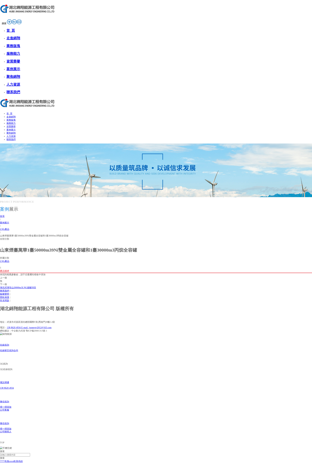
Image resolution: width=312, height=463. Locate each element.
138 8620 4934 (14, 327)
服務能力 (13, 53)
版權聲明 (4, 294)
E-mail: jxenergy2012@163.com (36, 327)
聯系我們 (13, 92)
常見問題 (4, 300)
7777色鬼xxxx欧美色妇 (11, 461)
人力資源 (13, 84)
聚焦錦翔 (13, 76)
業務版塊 (13, 46)
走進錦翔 (13, 38)
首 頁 (10, 30)
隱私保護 (4, 297)
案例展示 (13, 69)
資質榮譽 (13, 61)
